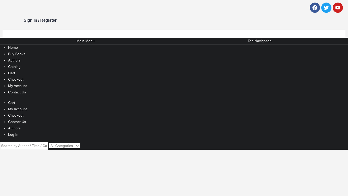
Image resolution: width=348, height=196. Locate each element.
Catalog (14, 67)
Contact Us (17, 92)
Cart (11, 73)
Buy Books (16, 54)
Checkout (15, 79)
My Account (17, 86)
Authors (14, 60)
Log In (13, 134)
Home (13, 47)
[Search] (82, 145)
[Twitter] (326, 8)
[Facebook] (315, 8)
